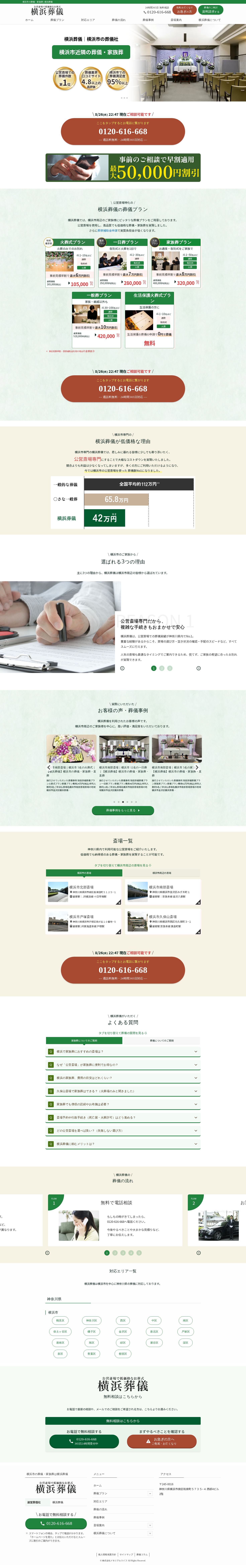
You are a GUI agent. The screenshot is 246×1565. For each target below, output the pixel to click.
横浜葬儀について (105, 1533)
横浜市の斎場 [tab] (84, 873)
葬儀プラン (100, 1493)
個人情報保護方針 (107, 1554)
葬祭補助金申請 (107, 230)
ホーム (98, 1485)
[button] (119, 98)
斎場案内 (99, 1525)
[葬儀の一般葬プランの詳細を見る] (96, 320)
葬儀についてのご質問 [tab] (162, 1040)
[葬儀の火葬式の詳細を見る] (70, 263)
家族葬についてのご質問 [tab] (84, 1040)
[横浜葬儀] (47, 10)
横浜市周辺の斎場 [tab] (161, 873)
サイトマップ (126, 1554)
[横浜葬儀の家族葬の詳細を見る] (176, 263)
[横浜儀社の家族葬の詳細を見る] (123, 263)
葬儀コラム (142, 1554)
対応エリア (100, 1501)
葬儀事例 (99, 1517)
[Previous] (122, 668)
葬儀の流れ (100, 1509)
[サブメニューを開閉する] (150, 1493)
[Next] (199, 668)
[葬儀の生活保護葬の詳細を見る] (149, 320)
